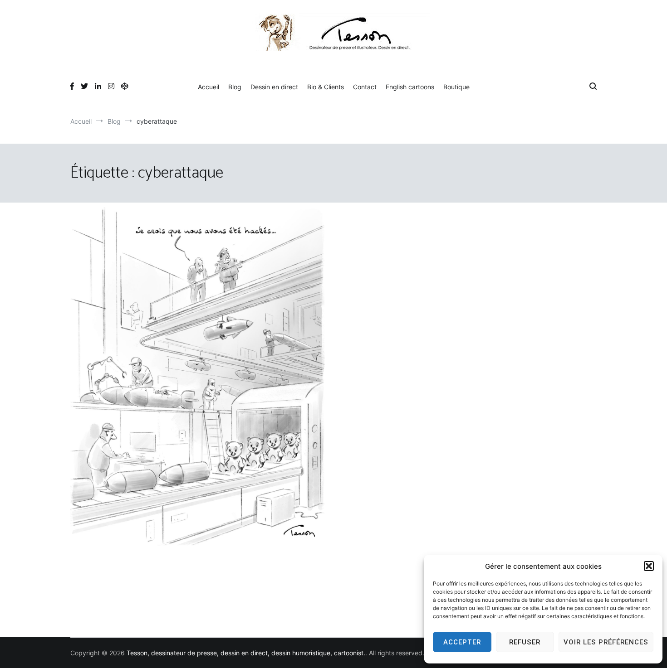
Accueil (208, 87)
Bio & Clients (325, 87)
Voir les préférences (606, 642)
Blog (234, 87)
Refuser (524, 642)
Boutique (456, 87)
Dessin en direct (274, 87)
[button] (648, 566)
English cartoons (410, 87)
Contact (365, 87)
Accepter (462, 642)
